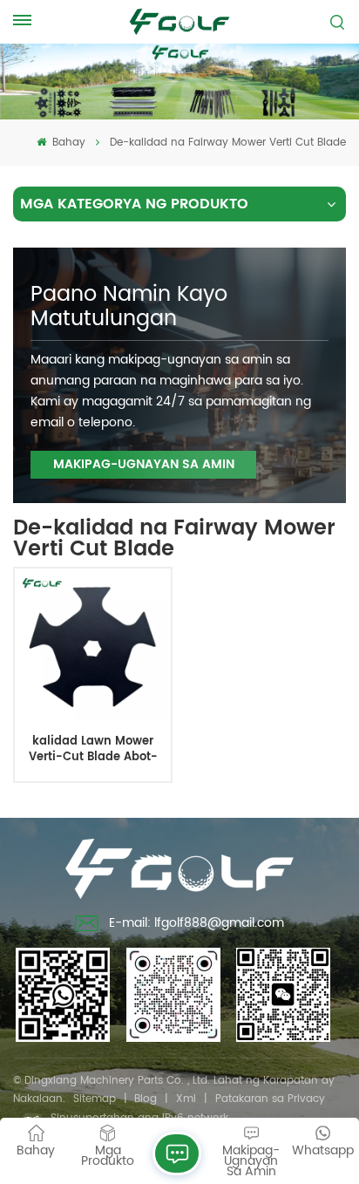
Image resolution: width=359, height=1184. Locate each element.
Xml (186, 1099)
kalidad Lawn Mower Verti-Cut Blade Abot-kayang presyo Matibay (93, 749)
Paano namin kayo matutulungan (128, 307)
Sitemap (94, 1099)
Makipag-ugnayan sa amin (143, 464)
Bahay (67, 142)
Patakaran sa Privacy (270, 1099)
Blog (145, 1099)
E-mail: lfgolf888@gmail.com (196, 923)
